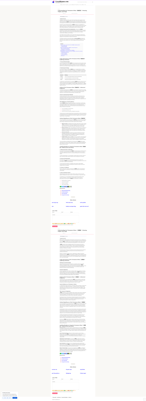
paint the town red (84, 206)
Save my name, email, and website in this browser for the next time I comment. (63, 224)
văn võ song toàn (64, 193)
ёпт (53, 206)
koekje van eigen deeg (71, 206)
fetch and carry (69, 202)
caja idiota (82, 369)
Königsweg (68, 373)
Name (53, 212)
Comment (53, 214)
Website (71, 212)
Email (62, 212)
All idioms (59, 9)
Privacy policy (54, 397)
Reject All (10, 397)
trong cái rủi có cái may (65, 361)
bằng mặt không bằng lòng (66, 190)
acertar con (54, 369)
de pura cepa (69, 369)
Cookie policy (59, 397)
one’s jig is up (55, 202)
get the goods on (55, 373)
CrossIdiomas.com (61, 1)
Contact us (69, 397)
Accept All (15, 397)
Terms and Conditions (64, 397)
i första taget (83, 373)
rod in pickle (83, 202)
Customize (5, 397)
